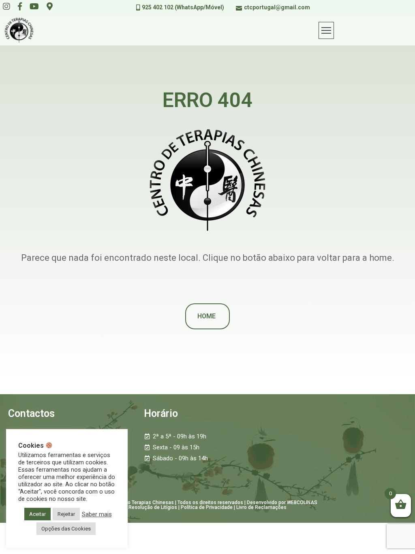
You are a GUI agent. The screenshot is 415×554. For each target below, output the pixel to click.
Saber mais (97, 514)
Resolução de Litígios (152, 507)
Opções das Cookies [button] (66, 529)
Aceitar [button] (37, 514)
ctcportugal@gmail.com (277, 7)
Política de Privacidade (207, 507)
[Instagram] (6, 6)
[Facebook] (20, 6)
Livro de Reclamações (261, 507)
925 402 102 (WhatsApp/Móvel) (183, 7)
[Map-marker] (50, 6)
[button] (207, 316)
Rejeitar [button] (66, 514)
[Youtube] (34, 6)
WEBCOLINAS (302, 502)
